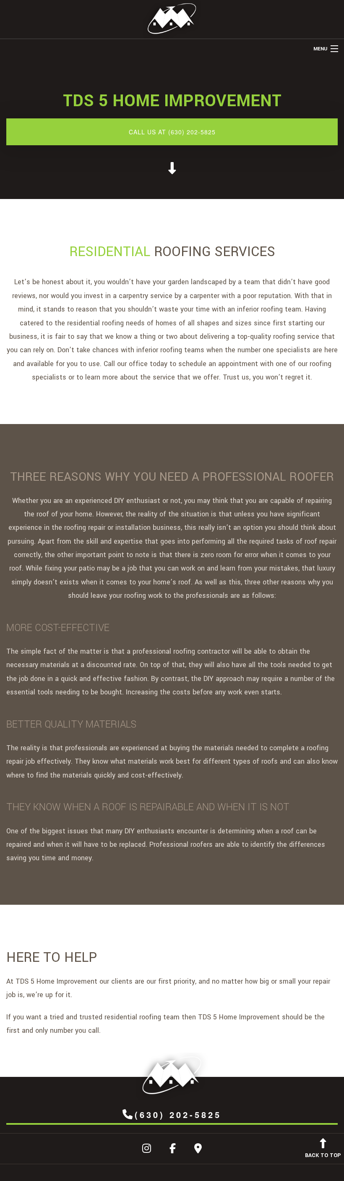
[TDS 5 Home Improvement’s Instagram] (146, 1150)
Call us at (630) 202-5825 (172, 132)
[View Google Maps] (198, 1150)
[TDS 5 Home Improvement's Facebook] (172, 1150)
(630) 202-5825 (178, 1114)
